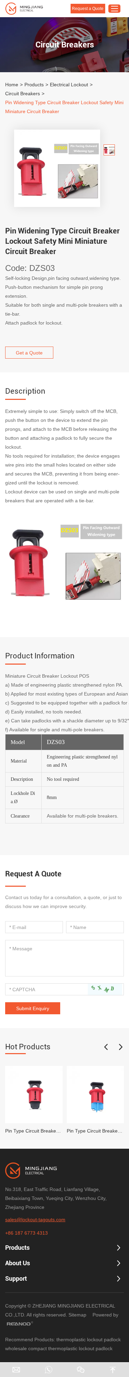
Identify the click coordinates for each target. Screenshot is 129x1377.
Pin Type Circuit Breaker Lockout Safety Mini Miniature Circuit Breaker (34, 1131)
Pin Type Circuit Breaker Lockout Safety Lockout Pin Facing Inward (95, 1131)
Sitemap (77, 1315)
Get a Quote (29, 353)
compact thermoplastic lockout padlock (70, 1348)
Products (34, 84)
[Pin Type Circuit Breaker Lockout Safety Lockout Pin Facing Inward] (95, 1094)
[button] (106, 1047)
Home (11, 84)
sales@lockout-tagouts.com (35, 1219)
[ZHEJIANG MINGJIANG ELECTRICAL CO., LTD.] (24, 8)
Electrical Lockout (69, 84)
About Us (17, 1263)
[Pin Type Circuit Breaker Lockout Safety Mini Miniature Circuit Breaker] (34, 1094)
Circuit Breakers (22, 93)
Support (16, 1278)
